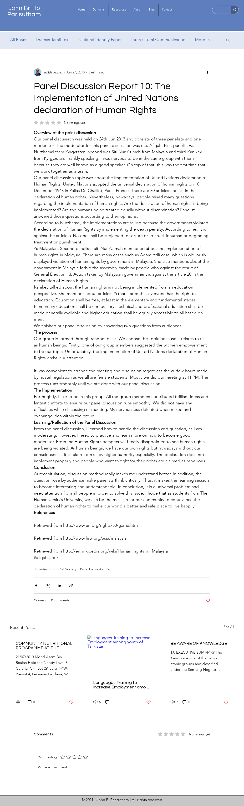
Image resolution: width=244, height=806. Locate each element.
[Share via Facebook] (36, 585)
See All (229, 627)
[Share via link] (71, 585)
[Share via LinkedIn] (59, 585)
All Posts (18, 39)
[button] (98, 10)
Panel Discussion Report (98, 569)
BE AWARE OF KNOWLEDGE (198, 643)
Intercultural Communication (158, 39)
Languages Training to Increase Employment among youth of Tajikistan (122, 684)
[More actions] (207, 72)
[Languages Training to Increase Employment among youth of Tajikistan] (122, 655)
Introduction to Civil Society (55, 569)
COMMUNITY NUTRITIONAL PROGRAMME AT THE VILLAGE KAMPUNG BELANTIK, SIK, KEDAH (44, 645)
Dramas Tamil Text (53, 39)
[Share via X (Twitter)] (48, 585)
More (200, 39)
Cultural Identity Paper (100, 39)
